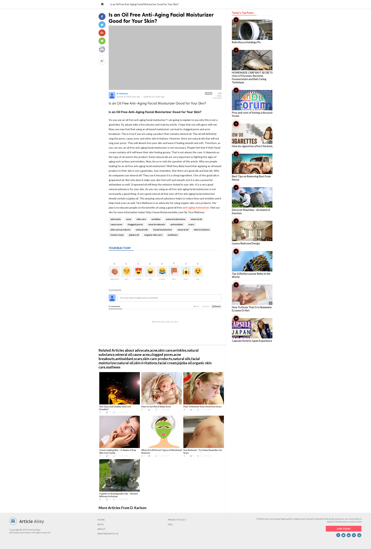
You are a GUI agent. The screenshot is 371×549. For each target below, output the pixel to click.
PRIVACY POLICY (177, 519)
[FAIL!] (173, 270)
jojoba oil (134, 234)
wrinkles (156, 219)
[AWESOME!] (114, 271)
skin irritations (202, 229)
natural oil (183, 229)
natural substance (175, 219)
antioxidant (176, 224)
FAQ (170, 524)
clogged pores (135, 224)
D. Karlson (122, 93)
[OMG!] (185, 271)
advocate (115, 219)
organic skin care (153, 234)
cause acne (116, 224)
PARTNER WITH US (107, 533)
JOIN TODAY (344, 528)
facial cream (117, 234)
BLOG (100, 524)
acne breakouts (156, 224)
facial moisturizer (162, 229)
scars (191, 224)
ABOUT (101, 529)
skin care (141, 219)
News (208, 93)
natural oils (142, 229)
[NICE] (126, 271)
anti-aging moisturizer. (196, 207)
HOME (101, 519)
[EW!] (197, 271)
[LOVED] (138, 271)
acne (128, 219)
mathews (173, 234)
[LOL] (150, 271)
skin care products (120, 229)
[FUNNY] (162, 271)
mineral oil (196, 219)
